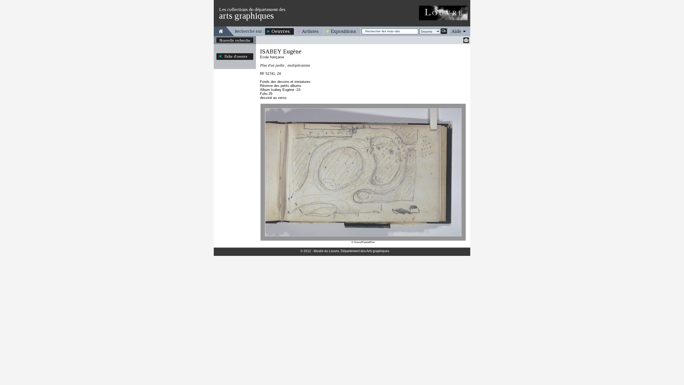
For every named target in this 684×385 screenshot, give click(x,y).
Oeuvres (280, 31)
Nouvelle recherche (234, 40)
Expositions (343, 31)
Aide (456, 31)
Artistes (310, 31)
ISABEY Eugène (280, 51)
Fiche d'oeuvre (235, 56)
